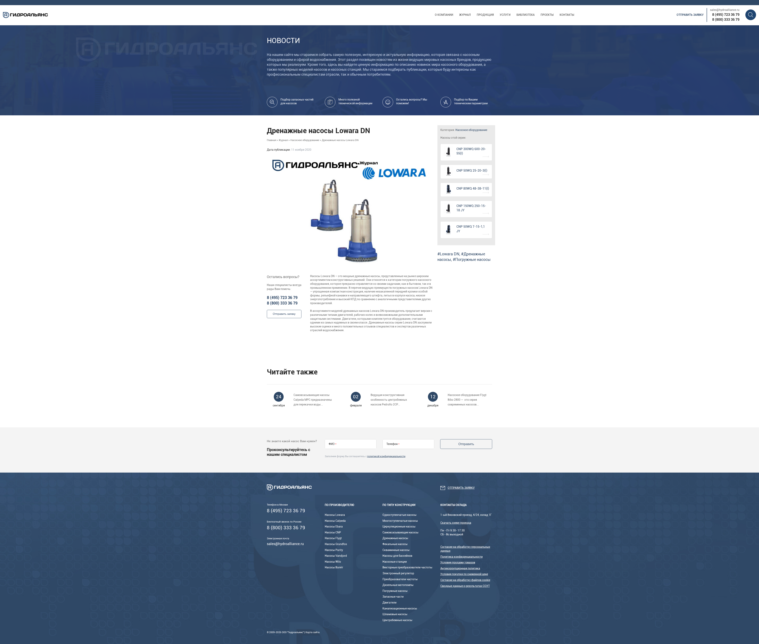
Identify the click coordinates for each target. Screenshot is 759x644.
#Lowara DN (448, 254)
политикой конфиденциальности (386, 456)
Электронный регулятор (398, 573)
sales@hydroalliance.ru (724, 9)
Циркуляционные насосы (398, 526)
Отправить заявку (690, 14)
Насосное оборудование (471, 130)
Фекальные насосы (395, 544)
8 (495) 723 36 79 (725, 14)
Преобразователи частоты (400, 579)
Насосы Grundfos (336, 544)
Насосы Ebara (334, 526)
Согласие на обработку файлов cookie (465, 580)
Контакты (567, 14)
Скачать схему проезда (455, 522)
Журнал (465, 14)
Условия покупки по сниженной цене (464, 574)
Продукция (485, 14)
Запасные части (393, 596)
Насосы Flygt (333, 538)
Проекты (547, 14)
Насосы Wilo (333, 561)
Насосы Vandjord (336, 555)
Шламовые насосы (394, 614)
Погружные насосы (395, 590)
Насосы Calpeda (335, 520)
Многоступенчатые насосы (400, 520)
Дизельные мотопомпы (397, 585)
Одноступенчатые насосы (399, 514)
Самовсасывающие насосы (400, 532)
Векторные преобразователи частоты (407, 567)
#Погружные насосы (472, 259)
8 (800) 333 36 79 (725, 19)
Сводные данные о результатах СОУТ (465, 586)
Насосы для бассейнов (397, 555)
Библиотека (525, 14)
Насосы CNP (333, 532)
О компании (444, 14)
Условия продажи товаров (457, 562)
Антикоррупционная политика (460, 568)
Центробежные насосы (397, 620)
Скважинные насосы (396, 550)
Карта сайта (313, 632)
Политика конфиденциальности (461, 556)
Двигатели (389, 602)
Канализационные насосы (399, 608)
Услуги (505, 14)
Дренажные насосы (395, 538)
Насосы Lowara (335, 514)
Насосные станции (394, 561)
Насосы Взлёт (334, 567)
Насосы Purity (334, 550)
